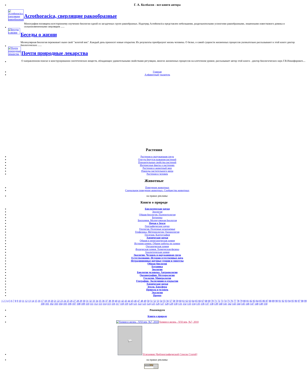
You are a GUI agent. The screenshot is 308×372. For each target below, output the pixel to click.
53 (158, 301)
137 (207, 303)
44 (129, 301)
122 (140, 303)
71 (215, 301)
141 (225, 303)
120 (131, 303)
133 (189, 303)
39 (113, 301)
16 (39, 301)
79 (241, 301)
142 (229, 303)
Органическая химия (157, 246)
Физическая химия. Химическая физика (157, 249)
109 (83, 303)
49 (145, 301)
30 (84, 301)
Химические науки (157, 237)
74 (225, 301)
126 (158, 303)
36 (103, 301)
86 (263, 301)
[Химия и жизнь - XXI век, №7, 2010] (137, 322)
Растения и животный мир (157, 168)
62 (186, 301)
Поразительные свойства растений (157, 162)
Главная (157, 71)
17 (42, 301)
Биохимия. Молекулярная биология (157, 220)
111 (92, 303)
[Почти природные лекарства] (14, 54)
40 (116, 301)
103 (56, 303)
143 (234, 303)
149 (261, 303)
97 (299, 301)
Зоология (157, 211)
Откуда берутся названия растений (157, 159)
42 (122, 301)
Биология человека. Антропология (157, 272)
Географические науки (157, 226)
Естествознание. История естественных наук (157, 258)
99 (305, 301)
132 (185, 303)
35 (100, 301)
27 (74, 301)
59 (177, 301)
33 (93, 301)
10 (20, 301)
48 (142, 301)
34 (97, 301)
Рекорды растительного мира (157, 171)
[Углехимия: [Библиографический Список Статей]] (130, 354)
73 (222, 301)
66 (199, 301)
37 (106, 301)
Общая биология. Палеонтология (157, 214)
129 (171, 303)
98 (302, 301)
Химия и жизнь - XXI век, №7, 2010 (179, 322)
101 (47, 303)
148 (256, 303)
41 (119, 301)
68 (206, 301)
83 (254, 301)
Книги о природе (157, 316)
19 (48, 301)
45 (132, 301)
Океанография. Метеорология (157, 275)
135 (198, 303)
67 (202, 301)
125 (153, 303)
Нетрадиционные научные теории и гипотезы (157, 260)
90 (276, 301)
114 (105, 303)
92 (283, 301)
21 (55, 301)
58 (174, 301)
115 (109, 303)
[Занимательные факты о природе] (79, 12)
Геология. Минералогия (157, 278)
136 (203, 303)
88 (270, 301)
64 (193, 301)
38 (109, 301)
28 (77, 301)
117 (118, 303)
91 (279, 301)
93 (286, 301)
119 (126, 303)
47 (138, 301)
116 (113, 303)
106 (70, 303)
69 (209, 301)
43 (125, 301)
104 (61, 303)
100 (43, 303)
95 (292, 301)
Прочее (157, 295)
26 (71, 301)
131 (180, 303)
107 (74, 303)
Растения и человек (157, 174)
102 (52, 303)
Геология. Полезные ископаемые (157, 229)
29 (81, 301)
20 (52, 301)
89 (273, 301)
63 (190, 301)
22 (58, 301)
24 (65, 301)
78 (238, 301)
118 (122, 303)
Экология (157, 292)
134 (194, 303)
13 (29, 301)
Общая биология (157, 263)
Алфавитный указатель (157, 74)
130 (176, 303)
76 (231, 301)
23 (61, 301)
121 (135, 303)
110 (87, 303)
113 (100, 303)
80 (244, 301)
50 (148, 301)
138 (212, 303)
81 (247, 301)
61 (183, 301)
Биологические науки (157, 208)
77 (235, 301)
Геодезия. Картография (157, 234)
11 (23, 301)
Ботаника (157, 217)
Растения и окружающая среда (157, 156)
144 (238, 303)
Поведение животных (157, 187)
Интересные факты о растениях (157, 165)
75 (228, 301)
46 (135, 301)
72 (219, 301)
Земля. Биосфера (157, 286)
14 (32, 301)
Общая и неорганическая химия (157, 240)
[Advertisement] (154, 112)
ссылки (154, 370)
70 (212, 301)
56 (167, 301)
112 (96, 303)
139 (216, 303)
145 (243, 303)
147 (252, 303)
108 (79, 303)
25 (68, 301)
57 (170, 301)
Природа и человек (157, 289)
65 (196, 301)
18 (45, 301)
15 (36, 301)
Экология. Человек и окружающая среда (157, 255)
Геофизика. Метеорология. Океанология (157, 232)
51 (151, 301)
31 (87, 301)
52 (154, 301)
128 (167, 303)
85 (260, 301)
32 (90, 301)
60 (180, 301)
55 (164, 301)
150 (265, 303)
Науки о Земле (157, 223)
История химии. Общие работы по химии (157, 243)
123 (144, 303)
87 (267, 301)
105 (65, 303)
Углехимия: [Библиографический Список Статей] (170, 354)
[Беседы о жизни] (14, 32)
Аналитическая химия (157, 252)
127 (162, 303)
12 (26, 301)
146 (247, 303)
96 (296, 301)
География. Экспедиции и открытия (157, 281)
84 (257, 301)
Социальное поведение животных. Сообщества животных (157, 190)
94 (289, 301)
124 (149, 303)
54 (161, 301)
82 (251, 301)
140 (220, 303)
